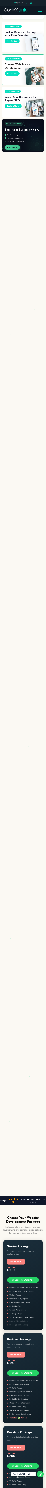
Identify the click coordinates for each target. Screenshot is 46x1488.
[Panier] (31, 3)
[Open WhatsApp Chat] (40, 1474)
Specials (19, 3)
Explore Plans (13, 106)
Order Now (15, 1262)
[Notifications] (26, 3)
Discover (11, 147)
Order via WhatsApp (24, 1280)
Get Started (12, 41)
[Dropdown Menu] (40, 10)
